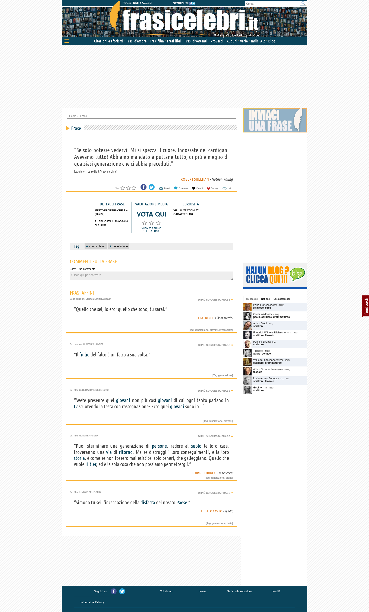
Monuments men (88, 435)
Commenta (183, 188)
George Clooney (203, 473)
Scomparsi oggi (282, 298)
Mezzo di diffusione (109, 210)
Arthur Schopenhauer (265, 369)
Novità (276, 591)
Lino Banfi (205, 318)
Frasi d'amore (136, 41)
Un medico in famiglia (98, 298)
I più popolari (251, 298)
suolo (196, 446)
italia (229, 523)
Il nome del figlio (90, 492)
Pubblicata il (104, 221)
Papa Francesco (262, 305)
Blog (271, 41)
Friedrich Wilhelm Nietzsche (269, 332)
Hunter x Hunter (93, 344)
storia (79, 458)
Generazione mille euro (94, 389)
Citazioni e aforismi (108, 41)
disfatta (148, 502)
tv (76, 406)
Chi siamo (166, 591)
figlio (84, 355)
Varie (244, 41)
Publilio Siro (260, 341)
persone (159, 446)
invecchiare (225, 329)
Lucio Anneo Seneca (265, 378)
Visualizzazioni (184, 210)
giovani (214, 329)
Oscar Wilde (260, 314)
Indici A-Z (258, 41)
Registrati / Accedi (137, 2)
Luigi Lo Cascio (211, 511)
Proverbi (217, 41)
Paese (181, 502)
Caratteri (180, 214)
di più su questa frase (215, 299)
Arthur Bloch (260, 323)
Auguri (232, 41)
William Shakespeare (265, 360)
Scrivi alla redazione (239, 591)
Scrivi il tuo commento (82, 268)
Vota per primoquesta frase (151, 229)
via (109, 452)
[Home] (184, 19)
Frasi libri (174, 41)
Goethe (257, 387)
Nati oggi (265, 298)
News (202, 591)
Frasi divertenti (195, 41)
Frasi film (157, 41)
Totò (255, 350)
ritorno (126, 452)
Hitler (90, 464)
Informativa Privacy (93, 602)
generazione (201, 329)
